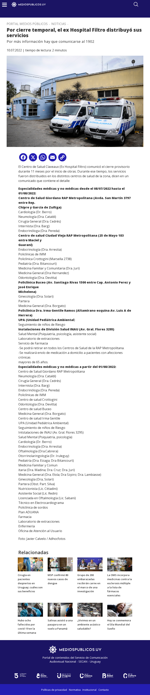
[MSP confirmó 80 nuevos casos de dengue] (60, 564)
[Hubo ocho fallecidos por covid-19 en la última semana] (30, 609)
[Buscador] (136, 4)
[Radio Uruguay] (64, 675)
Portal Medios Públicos (27, 24)
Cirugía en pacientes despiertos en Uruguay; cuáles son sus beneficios (30, 583)
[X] (33, 158)
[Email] (52, 158)
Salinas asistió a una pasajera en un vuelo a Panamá (60, 624)
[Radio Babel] (108, 675)
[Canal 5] (20, 675)
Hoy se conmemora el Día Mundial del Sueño (119, 624)
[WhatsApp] (43, 158)
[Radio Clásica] (86, 675)
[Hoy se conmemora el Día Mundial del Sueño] (119, 609)
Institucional (89, 689)
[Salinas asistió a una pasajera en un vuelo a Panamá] (60, 609)
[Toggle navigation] (4, 4)
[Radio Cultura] (129, 675)
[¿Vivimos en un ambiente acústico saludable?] (90, 609)
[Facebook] (23, 158)
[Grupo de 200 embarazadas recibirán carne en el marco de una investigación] (90, 564)
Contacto (103, 689)
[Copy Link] (62, 158)
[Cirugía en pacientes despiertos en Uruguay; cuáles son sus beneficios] (30, 564)
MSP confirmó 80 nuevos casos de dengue (58, 579)
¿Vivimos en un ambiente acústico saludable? (88, 624)
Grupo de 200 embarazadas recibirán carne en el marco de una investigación (88, 583)
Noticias (58, 24)
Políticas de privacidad (54, 689)
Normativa (75, 689)
